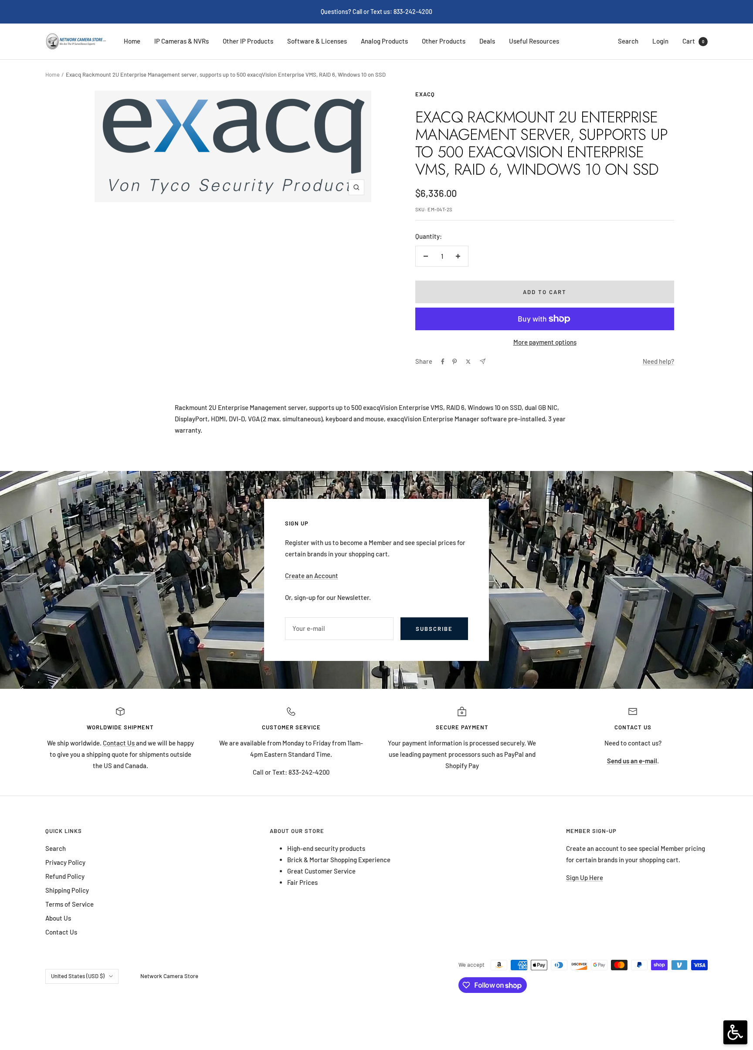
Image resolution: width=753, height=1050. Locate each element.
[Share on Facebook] (442, 362)
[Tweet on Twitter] (468, 362)
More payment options (545, 342)
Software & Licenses (317, 41)
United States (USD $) (78, 975)
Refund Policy (65, 876)
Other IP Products (248, 41)
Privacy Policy (65, 862)
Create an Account (311, 575)
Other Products (443, 41)
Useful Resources (534, 41)
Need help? (658, 361)
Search (628, 41)
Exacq (425, 94)
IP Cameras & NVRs (181, 41)
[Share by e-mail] (482, 361)
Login (660, 41)
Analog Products (384, 41)
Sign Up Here (584, 877)
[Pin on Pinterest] (454, 362)
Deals (487, 41)
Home (132, 41)
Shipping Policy (67, 890)
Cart (693, 41)
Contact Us (119, 743)
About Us (58, 918)
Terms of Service (69, 904)
